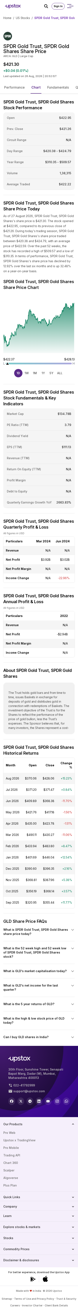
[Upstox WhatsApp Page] (66, 1101)
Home (7, 18)
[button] (14, 87)
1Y (43, 373)
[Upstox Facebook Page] (11, 1101)
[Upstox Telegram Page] (30, 1101)
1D (18, 373)
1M (35, 373)
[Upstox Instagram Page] (57, 1101)
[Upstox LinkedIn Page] (39, 1101)
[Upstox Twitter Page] (20, 1101)
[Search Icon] (48, 6)
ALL (59, 373)
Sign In (58, 6)
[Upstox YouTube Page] (48, 1101)
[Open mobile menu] (70, 6)
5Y (51, 373)
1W (27, 373)
